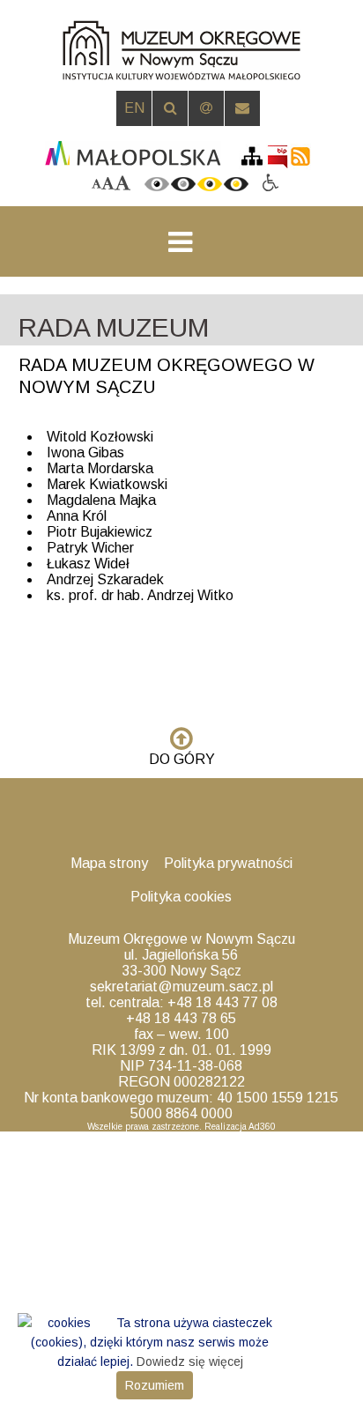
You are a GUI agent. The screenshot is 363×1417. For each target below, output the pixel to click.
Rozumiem (154, 1385)
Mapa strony (109, 863)
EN (134, 107)
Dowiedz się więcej (190, 1361)
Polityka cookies (181, 896)
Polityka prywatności (228, 863)
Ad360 (262, 1126)
